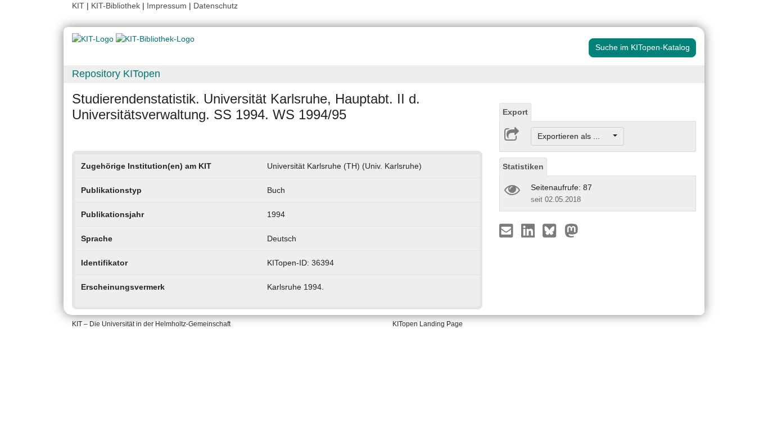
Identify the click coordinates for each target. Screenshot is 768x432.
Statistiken (523, 166)
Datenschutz (215, 5)
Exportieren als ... (574, 136)
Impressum (167, 5)
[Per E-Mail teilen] (507, 230)
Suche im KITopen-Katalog (642, 47)
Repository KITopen (116, 73)
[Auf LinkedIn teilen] (529, 230)
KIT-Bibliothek (116, 5)
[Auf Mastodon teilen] (571, 230)
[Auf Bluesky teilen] (552, 230)
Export (515, 111)
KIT (78, 5)
